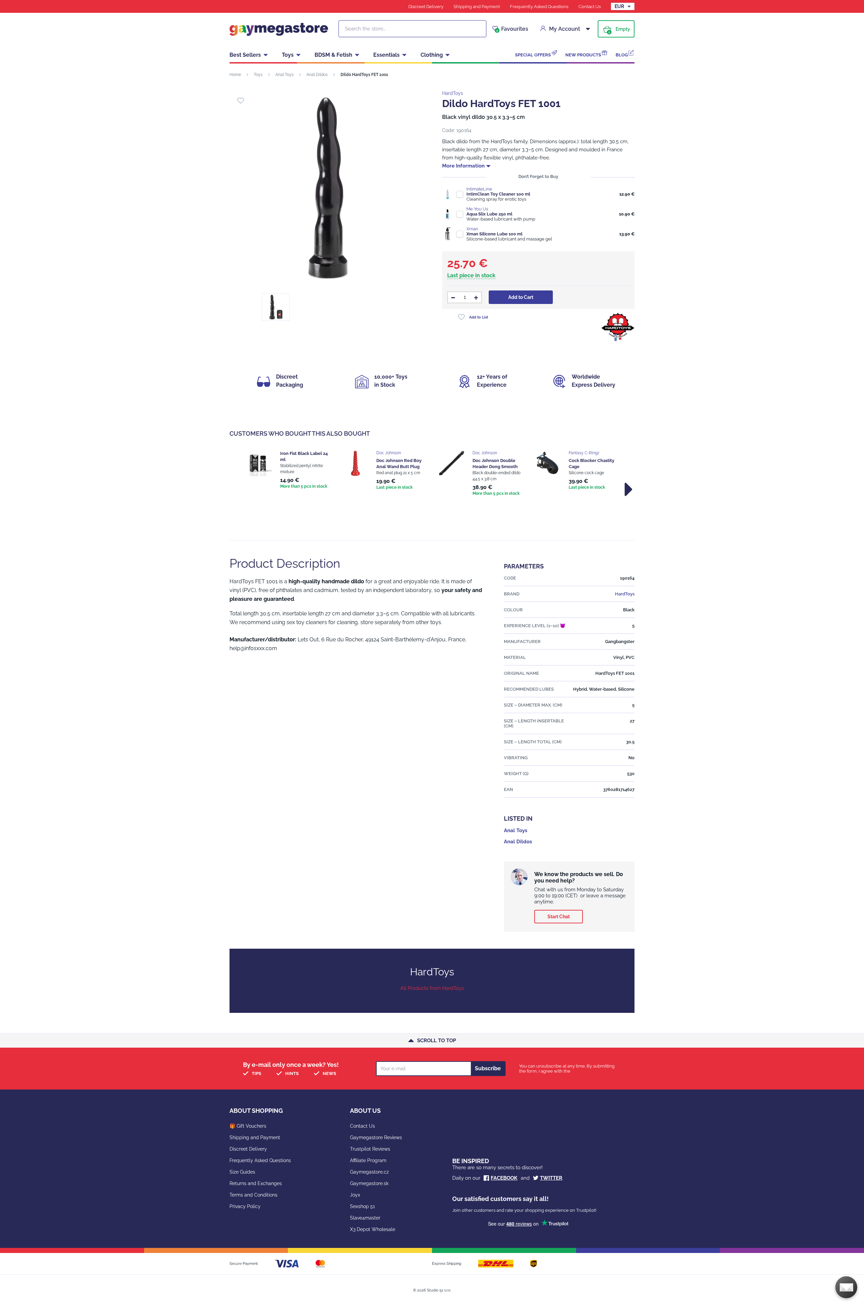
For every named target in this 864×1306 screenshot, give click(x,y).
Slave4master (365, 1218)
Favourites (512, 29)
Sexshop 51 (362, 1206)
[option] (288, 470)
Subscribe (488, 1068)
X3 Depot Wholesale (372, 1229)
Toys (288, 55)
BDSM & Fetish (333, 55)
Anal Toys (284, 74)
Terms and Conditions (253, 1195)
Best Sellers (245, 55)
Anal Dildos (317, 74)
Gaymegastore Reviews (376, 1137)
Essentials (386, 55)
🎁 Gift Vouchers (248, 1126)
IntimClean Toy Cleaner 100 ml (498, 194)
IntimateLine (479, 188)
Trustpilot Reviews (370, 1149)
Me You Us (477, 208)
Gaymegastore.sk (369, 1183)
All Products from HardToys (432, 988)
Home (235, 74)
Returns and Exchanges (256, 1183)
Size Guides (242, 1172)
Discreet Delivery (425, 6)
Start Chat (558, 916)
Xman (472, 228)
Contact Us (589, 6)
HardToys (452, 93)
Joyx (355, 1195)
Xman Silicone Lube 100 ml (494, 233)
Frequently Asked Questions (539, 6)
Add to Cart (520, 297)
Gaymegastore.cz (369, 1172)
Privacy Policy (245, 1206)
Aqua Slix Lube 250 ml (489, 213)
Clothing (432, 55)
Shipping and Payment (477, 6)
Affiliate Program (368, 1160)
